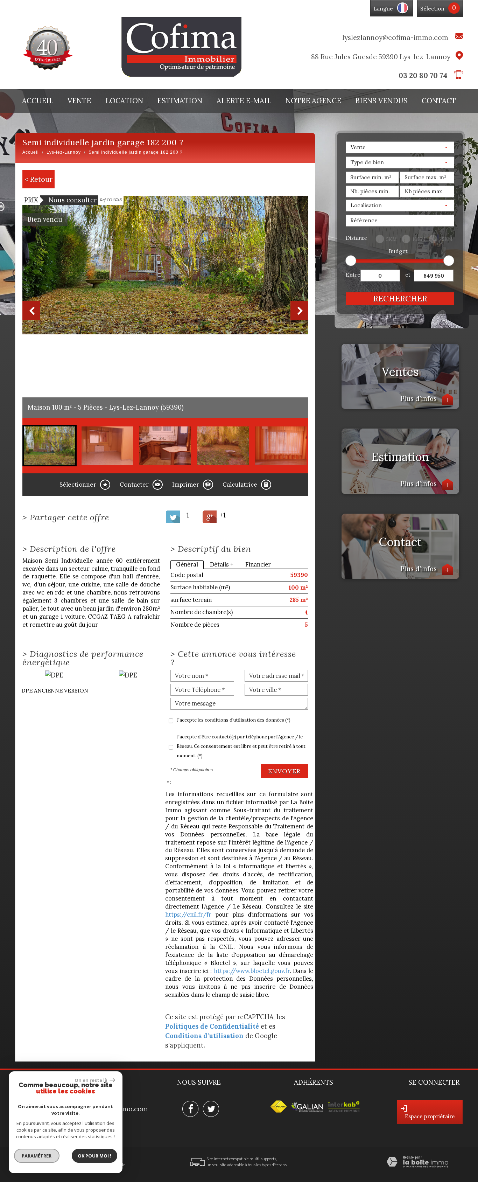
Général (187, 564)
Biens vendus (382, 100)
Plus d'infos (425, 398)
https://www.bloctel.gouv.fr (252, 970)
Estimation (179, 100)
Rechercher (400, 298)
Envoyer (284, 771)
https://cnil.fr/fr (188, 914)
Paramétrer (37, 1156)
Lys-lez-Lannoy (64, 152)
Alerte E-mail (244, 100)
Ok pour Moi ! (94, 1156)
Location (124, 100)
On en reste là (91, 1080)
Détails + (221, 564)
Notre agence (313, 100)
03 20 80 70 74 (423, 75)
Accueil (38, 100)
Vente (79, 100)
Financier (258, 564)
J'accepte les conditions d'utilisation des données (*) (233, 720)
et (407, 274)
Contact (439, 100)
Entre (353, 274)
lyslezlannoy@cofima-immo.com (395, 37)
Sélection (432, 8)
